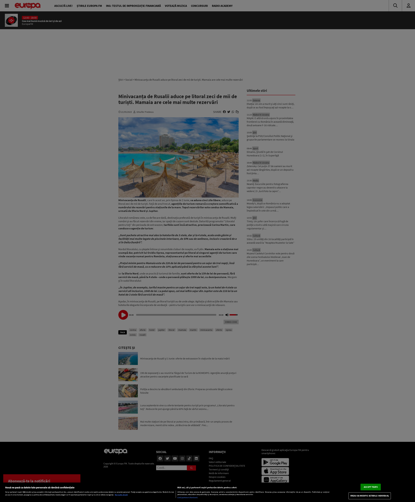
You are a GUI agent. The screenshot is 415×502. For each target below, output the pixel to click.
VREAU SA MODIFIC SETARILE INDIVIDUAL (369, 496)
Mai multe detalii (121, 495)
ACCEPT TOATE (371, 487)
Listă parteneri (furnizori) (187, 497)
